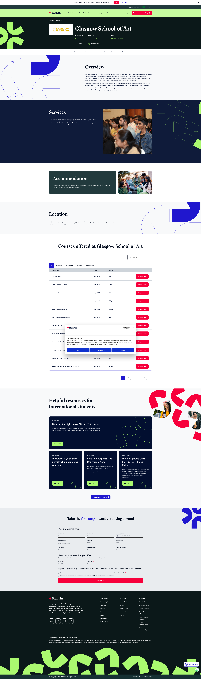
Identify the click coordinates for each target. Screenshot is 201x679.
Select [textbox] (89, 542)
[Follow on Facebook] (58, 621)
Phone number (120, 533)
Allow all (123, 350)
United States (104, 622)
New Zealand (104, 618)
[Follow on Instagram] (70, 621)
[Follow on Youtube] (64, 621)
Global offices (143, 602)
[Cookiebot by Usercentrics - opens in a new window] (123, 328)
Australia (103, 605)
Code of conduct (144, 608)
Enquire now (142, 276)
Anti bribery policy (144, 605)
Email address (62, 540)
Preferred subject (92, 547)
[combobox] (118, 535)
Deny (78, 350)
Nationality (90, 540)
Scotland (80, 44)
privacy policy (138, 568)
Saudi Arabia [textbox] (62, 564)
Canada (102, 608)
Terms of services (125, 677)
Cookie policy (148, 677)
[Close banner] (133, 327)
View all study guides (99, 497)
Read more (57, 444)
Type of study (120, 540)
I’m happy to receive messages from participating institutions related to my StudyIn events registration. (87, 575)
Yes (116, 2)
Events (119, 13)
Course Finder (124, 602)
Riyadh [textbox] (89, 564)
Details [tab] (100, 333)
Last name (90, 533)
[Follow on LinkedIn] (51, 621)
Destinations (71, 13)
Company (125, 13)
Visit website (95, 44)
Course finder (83, 13)
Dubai (102, 612)
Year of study (62, 547)
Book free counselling (140, 13)
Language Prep (124, 608)
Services (90, 13)
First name (61, 533)
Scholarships (123, 612)
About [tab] (124, 333)
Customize (100, 350)
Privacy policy (137, 677)
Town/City (90, 561)
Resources (110, 13)
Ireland (102, 615)
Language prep (101, 13)
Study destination (121, 547)
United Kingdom (105, 602)
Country (61, 561)
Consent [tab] (77, 333)
